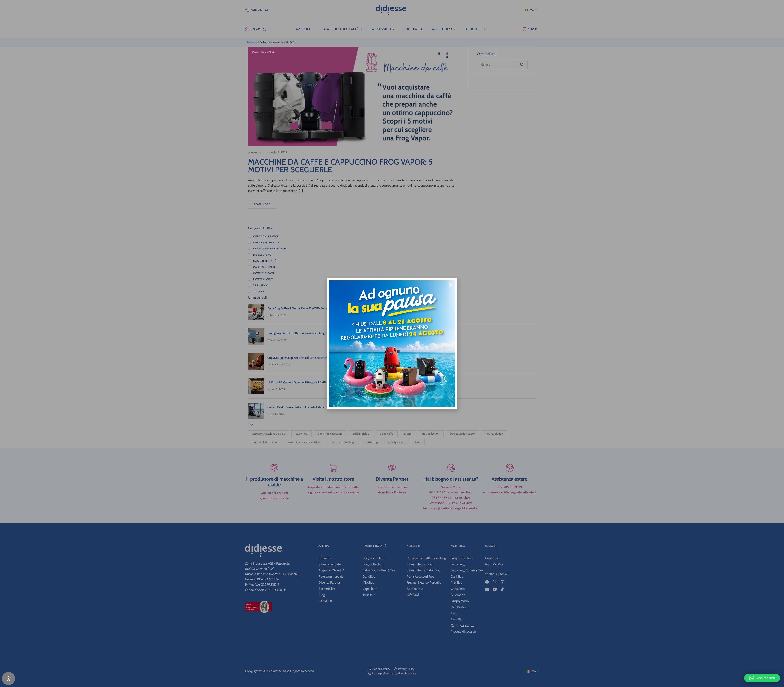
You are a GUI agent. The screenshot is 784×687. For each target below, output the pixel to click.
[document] (392, 343)
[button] (762, 678)
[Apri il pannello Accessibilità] (8, 678)
